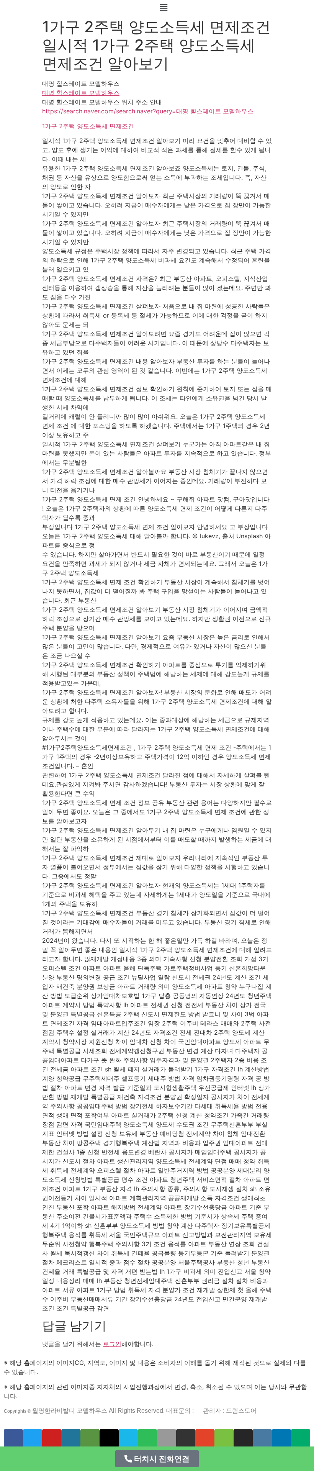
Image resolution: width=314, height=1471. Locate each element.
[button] (157, 1458)
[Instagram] (243, 1438)
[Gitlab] (204, 1438)
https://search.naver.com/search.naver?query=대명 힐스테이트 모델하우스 (147, 111)
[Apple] (166, 1438)
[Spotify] (147, 1438)
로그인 (112, 1344)
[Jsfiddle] (262, 1438)
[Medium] (300, 1438)
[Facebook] (13, 1438)
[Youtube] (51, 1438)
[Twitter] (32, 1438)
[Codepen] (109, 1438)
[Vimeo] (128, 1438)
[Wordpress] (70, 1438)
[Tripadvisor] (90, 1438)
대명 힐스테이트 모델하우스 (80, 93)
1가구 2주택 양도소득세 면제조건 (88, 126)
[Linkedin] (281, 1438)
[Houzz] (224, 1438)
